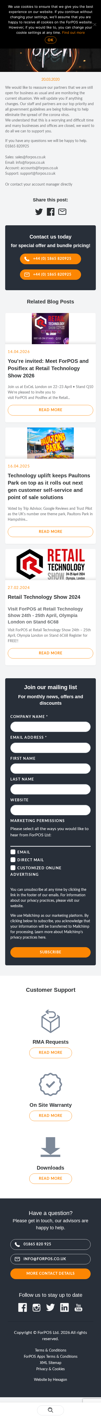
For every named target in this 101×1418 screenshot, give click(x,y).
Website (19, 800)
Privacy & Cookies (50, 1369)
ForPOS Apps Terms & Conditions (50, 1357)
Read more (50, 410)
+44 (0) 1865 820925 (52, 259)
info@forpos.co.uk (45, 1259)
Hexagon (60, 1380)
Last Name (22, 779)
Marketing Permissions (37, 821)
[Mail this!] (62, 214)
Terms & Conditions (50, 1350)
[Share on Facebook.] (51, 214)
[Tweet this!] (39, 214)
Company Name (29, 717)
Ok (51, 40)
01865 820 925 (37, 1244)
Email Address (28, 737)
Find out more (73, 32)
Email (23, 852)
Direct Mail (30, 860)
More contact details (50, 1273)
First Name (22, 759)
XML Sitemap (50, 1363)
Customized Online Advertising (36, 871)
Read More (50, 1053)
